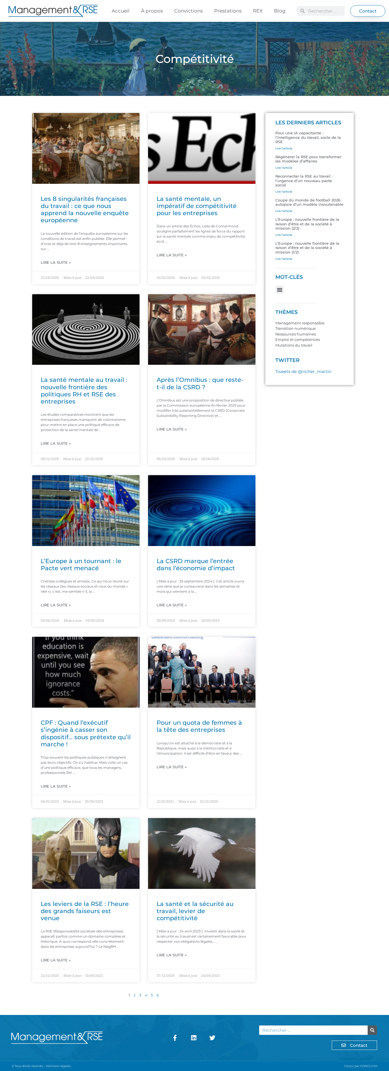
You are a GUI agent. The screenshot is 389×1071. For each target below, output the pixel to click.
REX (258, 11)
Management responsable (300, 323)
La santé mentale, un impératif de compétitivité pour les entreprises (197, 206)
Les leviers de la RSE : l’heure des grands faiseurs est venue (85, 911)
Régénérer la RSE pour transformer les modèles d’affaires (308, 159)
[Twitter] (212, 1038)
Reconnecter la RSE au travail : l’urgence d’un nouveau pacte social (304, 180)
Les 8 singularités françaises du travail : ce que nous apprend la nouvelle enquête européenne (85, 209)
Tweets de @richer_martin (303, 371)
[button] (279, 289)
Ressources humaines (295, 334)
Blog (280, 11)
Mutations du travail (293, 345)
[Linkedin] (194, 1038)
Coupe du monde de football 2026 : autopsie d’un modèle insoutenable (309, 202)
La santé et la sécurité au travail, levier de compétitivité (195, 911)
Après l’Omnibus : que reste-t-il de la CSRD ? (200, 383)
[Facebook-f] (175, 1038)
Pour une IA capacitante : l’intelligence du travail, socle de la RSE (308, 137)
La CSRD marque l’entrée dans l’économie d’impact (196, 564)
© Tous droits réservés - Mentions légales (41, 1066)
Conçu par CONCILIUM (360, 1066)
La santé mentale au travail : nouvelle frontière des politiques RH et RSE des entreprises (84, 390)
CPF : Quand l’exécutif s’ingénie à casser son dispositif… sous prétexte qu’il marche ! (86, 733)
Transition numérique (295, 328)
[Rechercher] (372, 1030)
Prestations (227, 11)
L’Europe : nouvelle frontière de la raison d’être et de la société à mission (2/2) (307, 223)
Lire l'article (283, 148)
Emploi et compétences (297, 339)
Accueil (121, 11)
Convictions (188, 11)
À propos (152, 11)
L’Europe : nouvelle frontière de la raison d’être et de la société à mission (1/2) (307, 247)
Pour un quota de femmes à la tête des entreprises (199, 726)
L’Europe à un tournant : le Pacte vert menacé (81, 564)
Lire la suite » (56, 262)
